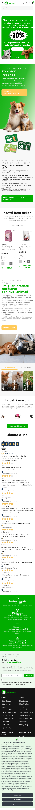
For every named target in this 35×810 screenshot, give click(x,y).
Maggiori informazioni (17, 804)
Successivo (15, 460)
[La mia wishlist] (26, 3)
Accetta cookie (17, 795)
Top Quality (6, 728)
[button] (32, 739)
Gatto (21, 698)
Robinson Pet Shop (7, 734)
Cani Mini (5, 725)
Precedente (5, 460)
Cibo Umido (6, 704)
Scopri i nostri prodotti (11, 92)
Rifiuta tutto (17, 799)
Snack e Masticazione (6, 708)
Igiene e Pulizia (7, 719)
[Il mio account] (23, 3)
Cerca (3, 8)
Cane (3, 698)
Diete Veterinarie (8, 712)
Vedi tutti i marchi (17, 426)
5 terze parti (9, 745)
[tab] (12, 225)
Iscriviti (29, 675)
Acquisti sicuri (25, 733)
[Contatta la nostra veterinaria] (29, 3)
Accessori (5, 722)
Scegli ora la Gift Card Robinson (13, 199)
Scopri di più (9, 327)
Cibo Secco (6, 701)
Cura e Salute (7, 715)
